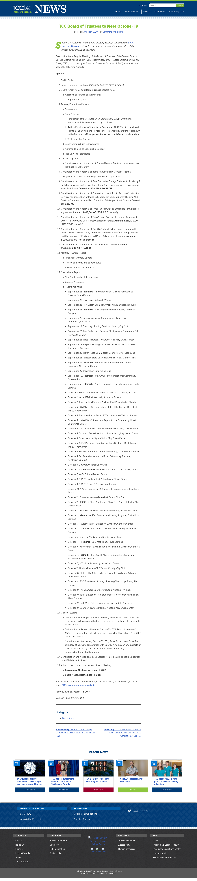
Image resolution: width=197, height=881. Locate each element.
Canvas (18, 840)
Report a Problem (116, 871)
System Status (22, 861)
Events (146, 11)
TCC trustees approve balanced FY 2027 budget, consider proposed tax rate (30, 781)
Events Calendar (23, 853)
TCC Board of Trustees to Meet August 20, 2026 (97, 780)
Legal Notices (80, 871)
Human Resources (126, 849)
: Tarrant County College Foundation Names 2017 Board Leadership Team (75, 732)
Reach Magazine (176, 11)
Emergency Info (160, 853)
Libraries (19, 849)
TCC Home (143, 6)
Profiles (132, 790)
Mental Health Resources (164, 857)
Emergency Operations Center (167, 849)
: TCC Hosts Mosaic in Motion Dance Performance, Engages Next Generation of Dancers (122, 732)
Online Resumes (102, 871)
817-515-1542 (25, 813)
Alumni (18, 857)
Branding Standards (83, 819)
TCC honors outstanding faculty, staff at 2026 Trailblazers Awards (62, 781)
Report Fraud (90, 871)
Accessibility (124, 844)
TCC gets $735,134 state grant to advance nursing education (166, 781)
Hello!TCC (20, 844)
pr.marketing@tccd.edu (31, 819)
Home (118, 11)
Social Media (159, 11)
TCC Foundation (57, 849)
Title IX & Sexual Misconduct (166, 844)
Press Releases (30, 790)
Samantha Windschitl (113, 31)
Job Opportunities (126, 840)
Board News (68, 718)
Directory (54, 844)
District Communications (85, 813)
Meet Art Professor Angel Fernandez (132, 780)
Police (155, 840)
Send (136, 810)
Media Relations (132, 11)
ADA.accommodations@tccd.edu (78, 684)
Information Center (59, 840)
